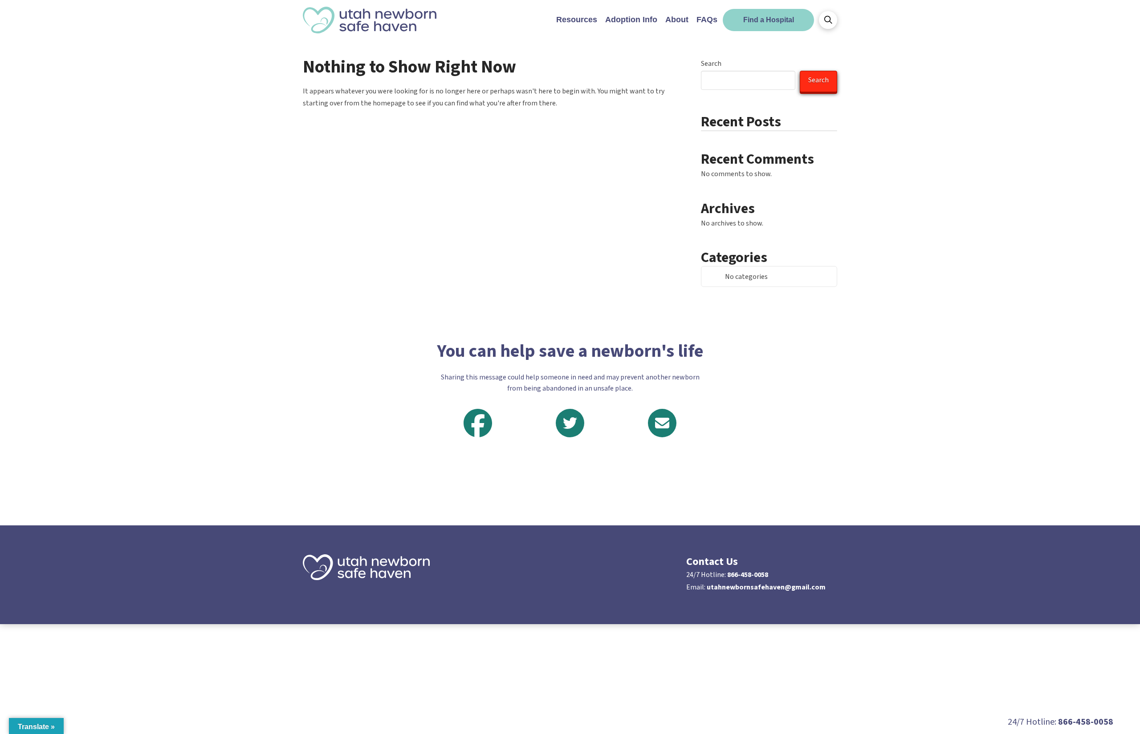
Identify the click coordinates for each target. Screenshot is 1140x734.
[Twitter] (570, 423)
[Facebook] (478, 423)
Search (711, 64)
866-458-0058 (747, 575)
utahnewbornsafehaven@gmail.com (766, 587)
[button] (828, 20)
